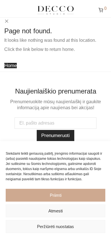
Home (10, 65)
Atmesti (55, 210)
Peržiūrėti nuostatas (55, 226)
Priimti (55, 195)
